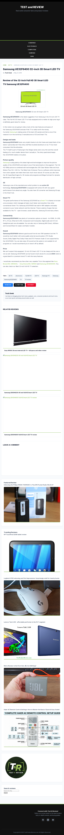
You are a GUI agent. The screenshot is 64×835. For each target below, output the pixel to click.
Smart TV (44, 200)
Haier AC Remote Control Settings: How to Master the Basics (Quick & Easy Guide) (32, 709)
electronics (19, 275)
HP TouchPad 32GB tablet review (15, 534)
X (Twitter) (19, 285)
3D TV (10, 275)
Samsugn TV (46, 275)
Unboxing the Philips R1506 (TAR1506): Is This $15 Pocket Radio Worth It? (29, 485)
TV (21, 279)
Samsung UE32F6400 (10, 279)
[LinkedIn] (48, 820)
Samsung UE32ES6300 (47, 264)
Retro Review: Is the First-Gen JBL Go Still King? (20, 666)
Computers (32, 49)
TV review (28, 279)
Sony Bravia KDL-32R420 (28, 264)
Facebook (8, 285)
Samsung (13, 132)
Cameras (32, 53)
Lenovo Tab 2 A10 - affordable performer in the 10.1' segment (24, 622)
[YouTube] (53, 820)
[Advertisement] (32, 24)
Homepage (32, 43)
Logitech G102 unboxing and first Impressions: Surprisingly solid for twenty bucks (31, 578)
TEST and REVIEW (32, 7)
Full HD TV (28, 275)
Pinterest (30, 285)
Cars (32, 56)
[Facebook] (43, 820)
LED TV (37, 275)
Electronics (32, 46)
